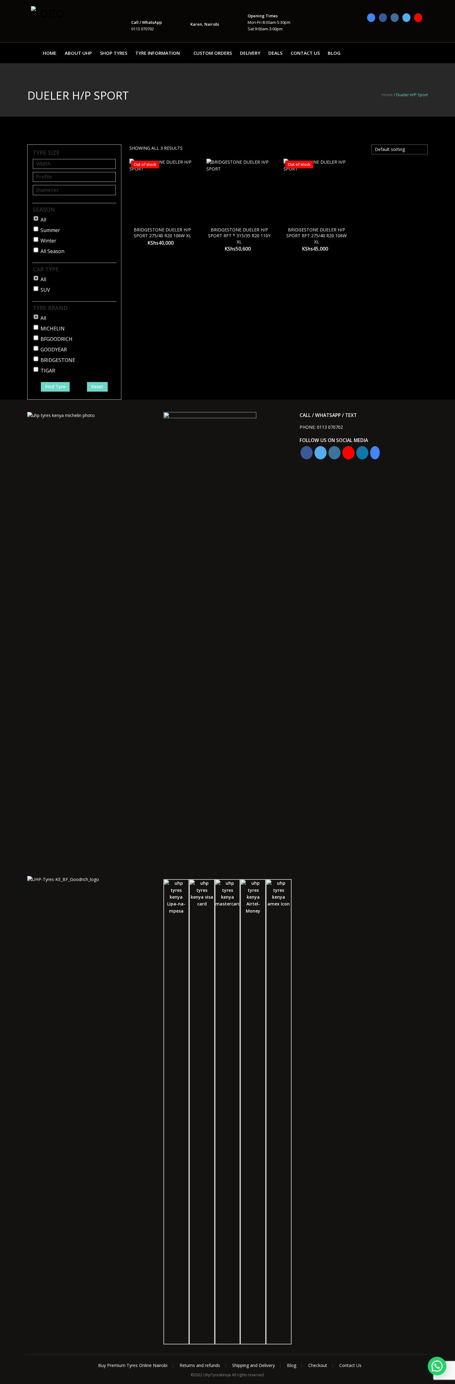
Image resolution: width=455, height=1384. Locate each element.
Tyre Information (157, 53)
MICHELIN (53, 328)
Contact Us (305, 53)
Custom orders (212, 53)
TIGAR (48, 370)
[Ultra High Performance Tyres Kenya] (62, 12)
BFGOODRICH (56, 339)
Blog (334, 53)
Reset (97, 386)
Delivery (250, 53)
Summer (50, 230)
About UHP (78, 53)
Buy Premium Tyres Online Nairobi (132, 1365)
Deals (275, 53)
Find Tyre (55, 386)
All (43, 219)
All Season (52, 251)
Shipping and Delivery (253, 1365)
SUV (45, 289)
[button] (437, 1366)
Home (49, 53)
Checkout (317, 1365)
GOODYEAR (54, 349)
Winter (48, 240)
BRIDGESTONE (58, 360)
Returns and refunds (200, 1365)
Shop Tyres (113, 53)
